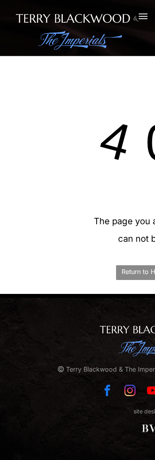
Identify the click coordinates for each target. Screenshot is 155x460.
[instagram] (130, 391)
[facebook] (107, 391)
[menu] (143, 16)
